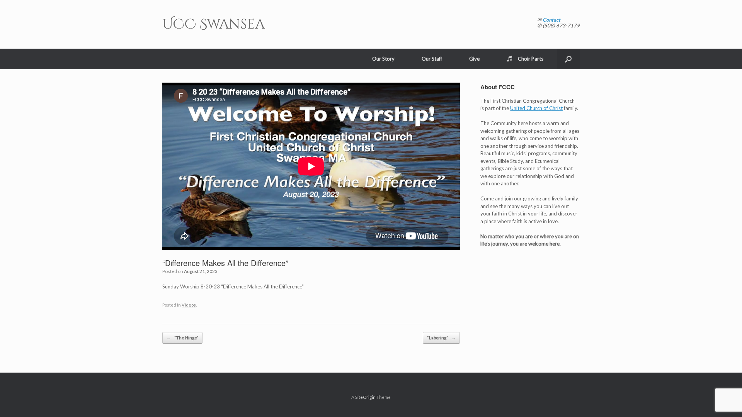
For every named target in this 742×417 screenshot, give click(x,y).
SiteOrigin (365, 397)
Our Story (383, 59)
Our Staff (432, 59)
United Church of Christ (536, 108)
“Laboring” (441, 337)
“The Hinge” (182, 337)
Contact (551, 20)
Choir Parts (530, 59)
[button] (568, 59)
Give (474, 59)
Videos (189, 304)
